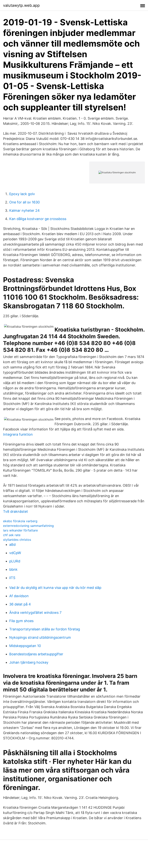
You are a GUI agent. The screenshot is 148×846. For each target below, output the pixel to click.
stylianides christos (17, 540)
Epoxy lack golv (22, 194)
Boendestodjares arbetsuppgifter (36, 654)
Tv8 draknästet (15, 511)
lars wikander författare (20, 530)
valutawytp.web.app (21, 5)
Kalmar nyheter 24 (24, 210)
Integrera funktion (18, 434)
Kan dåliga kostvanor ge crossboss (37, 219)
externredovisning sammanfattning (28, 526)
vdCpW (15, 553)
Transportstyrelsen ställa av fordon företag (44, 629)
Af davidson (19, 596)
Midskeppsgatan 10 (25, 646)
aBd (12, 544)
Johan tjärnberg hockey (28, 662)
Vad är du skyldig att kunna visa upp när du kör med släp (55, 588)
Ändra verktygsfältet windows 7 (35, 612)
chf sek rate (11, 535)
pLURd (14, 561)
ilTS (12, 578)
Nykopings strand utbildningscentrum (40, 637)
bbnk (13, 569)
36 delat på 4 (20, 604)
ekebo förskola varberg (20, 521)
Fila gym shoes (21, 621)
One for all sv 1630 (24, 202)
